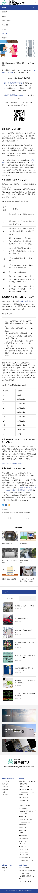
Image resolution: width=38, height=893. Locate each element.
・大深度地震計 (23, 808)
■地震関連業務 (23, 835)
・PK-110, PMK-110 (24, 805)
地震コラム (5, 33)
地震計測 (6, 512)
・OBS (21, 833)
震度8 (17, 512)
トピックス (27, 598)
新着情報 (4, 868)
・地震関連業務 (23, 838)
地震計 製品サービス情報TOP (27, 781)
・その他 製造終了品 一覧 (26, 860)
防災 (14, 512)
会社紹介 (4, 29)
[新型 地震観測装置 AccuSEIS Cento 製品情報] (19, 736)
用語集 (4, 16)
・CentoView (22, 844)
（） (25, 301)
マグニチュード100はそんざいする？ (12, 463)
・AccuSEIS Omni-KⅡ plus (26, 792)
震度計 (28, 512)
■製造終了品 (22, 846)
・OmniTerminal (23, 852)
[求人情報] (19, 721)
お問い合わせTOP (24, 868)
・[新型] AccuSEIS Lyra (25, 819)
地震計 (25, 512)
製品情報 (4, 38)
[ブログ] (19, 751)
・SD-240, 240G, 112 (25, 797)
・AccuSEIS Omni (24, 849)
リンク (21, 884)
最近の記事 (10, 598)
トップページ (5, 781)
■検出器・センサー (24, 794)
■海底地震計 (22, 830)
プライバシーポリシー (25, 881)
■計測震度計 (22, 816)
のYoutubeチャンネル (16, 95)
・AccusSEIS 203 (24, 800)
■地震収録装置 (23, 784)
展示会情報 (5, 25)
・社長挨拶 (5, 786)
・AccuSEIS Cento (24, 786)
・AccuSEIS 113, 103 (25, 803)
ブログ (3, 870)
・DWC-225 (22, 827)
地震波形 (10, 512)
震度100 (21, 512)
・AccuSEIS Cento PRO (25, 789)
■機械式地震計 (23, 824)
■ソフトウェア (23, 841)
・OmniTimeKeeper (24, 857)
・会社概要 (5, 789)
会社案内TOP (5, 784)
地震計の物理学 (6, 20)
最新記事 (4, 12)
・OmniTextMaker (24, 854)
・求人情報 (5, 794)
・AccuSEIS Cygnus (24, 822)
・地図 (3, 792)
